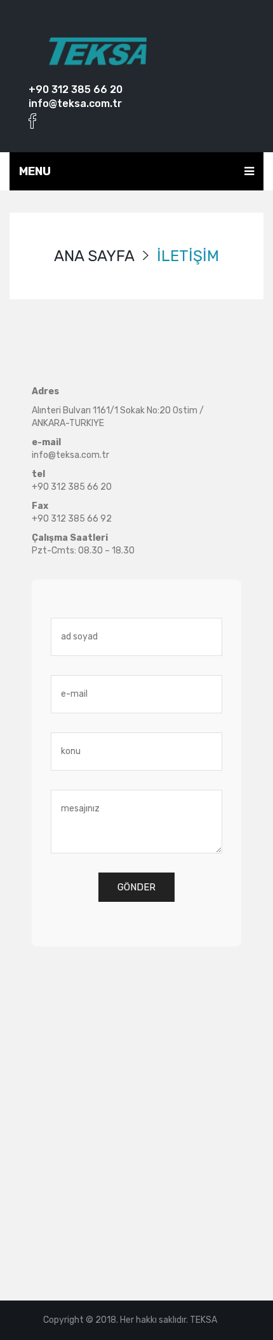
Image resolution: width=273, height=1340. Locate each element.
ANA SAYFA (94, 256)
